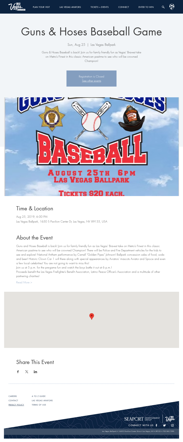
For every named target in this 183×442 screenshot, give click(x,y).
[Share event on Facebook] (18, 371)
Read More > (24, 282)
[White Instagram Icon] (172, 425)
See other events (91, 81)
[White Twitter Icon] (164, 425)
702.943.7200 (168, 431)
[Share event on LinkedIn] (35, 371)
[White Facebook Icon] (156, 425)
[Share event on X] (26, 371)
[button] (41, 7)
